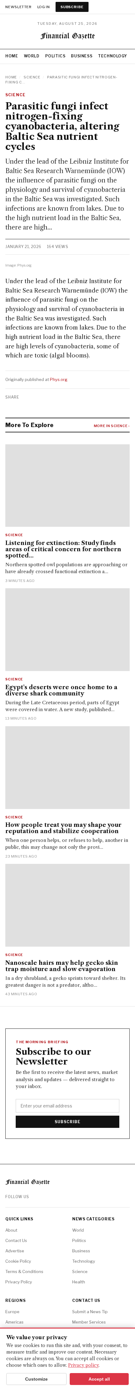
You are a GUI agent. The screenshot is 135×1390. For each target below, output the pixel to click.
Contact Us (16, 1240)
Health (78, 1281)
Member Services (89, 1321)
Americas (14, 1321)
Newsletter (18, 7)
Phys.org (59, 379)
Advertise (14, 1250)
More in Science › (112, 426)
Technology (112, 56)
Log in (43, 7)
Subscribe (72, 7)
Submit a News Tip (90, 1311)
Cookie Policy (18, 1261)
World (32, 56)
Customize (36, 1379)
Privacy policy (83, 1365)
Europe (12, 1311)
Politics (55, 56)
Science (32, 77)
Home (11, 56)
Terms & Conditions (24, 1271)
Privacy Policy (18, 1281)
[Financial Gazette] (67, 37)
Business (81, 56)
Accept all (99, 1379)
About (11, 1230)
